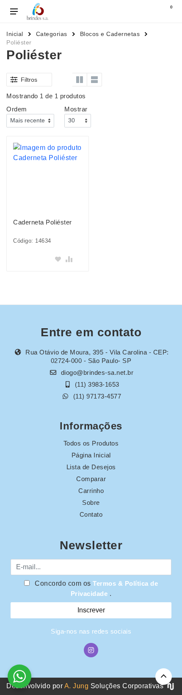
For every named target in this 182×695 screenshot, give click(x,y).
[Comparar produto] (68, 259)
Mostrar (76, 109)
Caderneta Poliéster (42, 222)
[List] (94, 79)
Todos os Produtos (91, 443)
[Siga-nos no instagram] (91, 650)
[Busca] (149, 11)
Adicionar (28, 259)
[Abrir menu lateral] (14, 11)
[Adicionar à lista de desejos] (57, 259)
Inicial (14, 33)
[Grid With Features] (79, 79)
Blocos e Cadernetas (110, 33)
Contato (91, 514)
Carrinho (91, 490)
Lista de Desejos (91, 467)
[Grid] (64, 79)
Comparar (91, 478)
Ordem (16, 109)
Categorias (51, 33)
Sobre (91, 502)
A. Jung (76, 685)
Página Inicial (91, 455)
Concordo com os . (95, 588)
